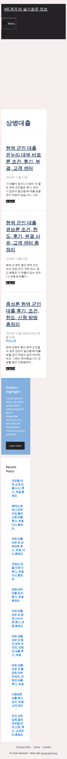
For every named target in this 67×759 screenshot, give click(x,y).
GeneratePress (49, 753)
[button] (4, 34)
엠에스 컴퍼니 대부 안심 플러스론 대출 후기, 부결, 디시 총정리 (18, 517)
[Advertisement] (33, 74)
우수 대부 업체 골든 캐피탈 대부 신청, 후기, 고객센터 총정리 (18, 725)
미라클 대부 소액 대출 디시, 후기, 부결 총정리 (18, 488)
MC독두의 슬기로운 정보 (26, 9)
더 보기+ (10, 201)
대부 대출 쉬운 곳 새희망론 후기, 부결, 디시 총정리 (18, 546)
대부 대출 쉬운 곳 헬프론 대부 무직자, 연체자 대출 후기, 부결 (18, 674)
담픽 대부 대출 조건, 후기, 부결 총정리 (18, 594)
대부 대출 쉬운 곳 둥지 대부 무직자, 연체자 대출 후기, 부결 (18, 645)
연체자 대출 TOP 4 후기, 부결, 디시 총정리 (18, 571)
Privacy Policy (23, 746)
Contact (47, 746)
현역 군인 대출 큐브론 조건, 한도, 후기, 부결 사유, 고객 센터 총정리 (23, 236)
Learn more (15, 445)
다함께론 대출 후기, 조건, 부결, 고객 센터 (18, 699)
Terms (36, 746)
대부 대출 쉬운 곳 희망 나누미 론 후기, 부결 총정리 (18, 618)
